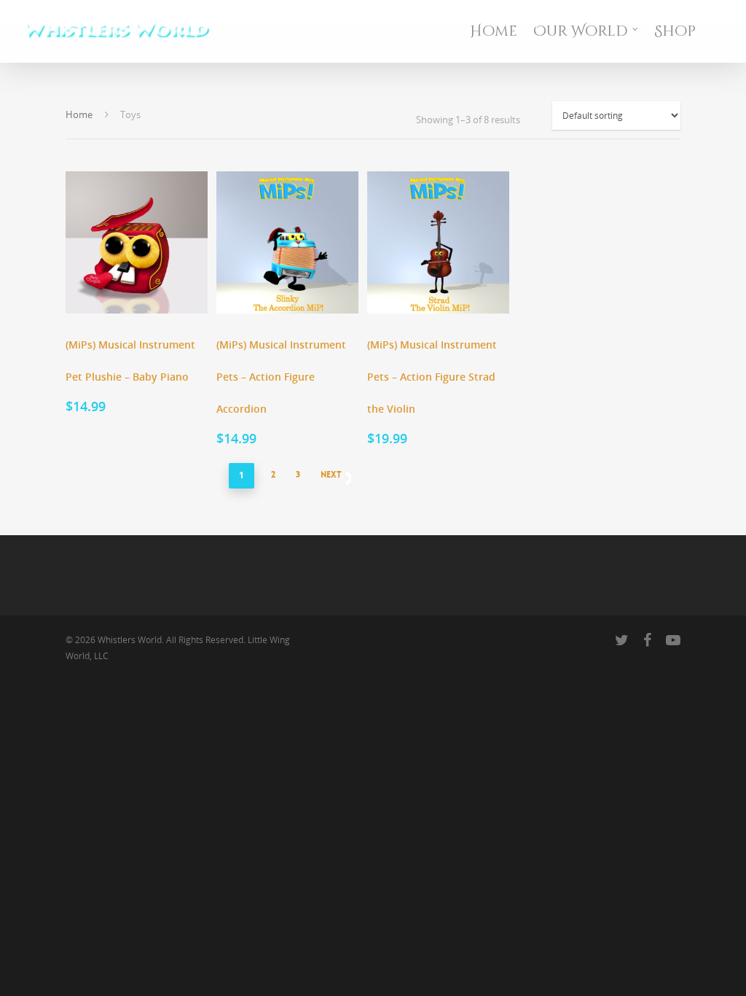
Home (493, 31)
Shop (675, 31)
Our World (580, 31)
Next (331, 475)
